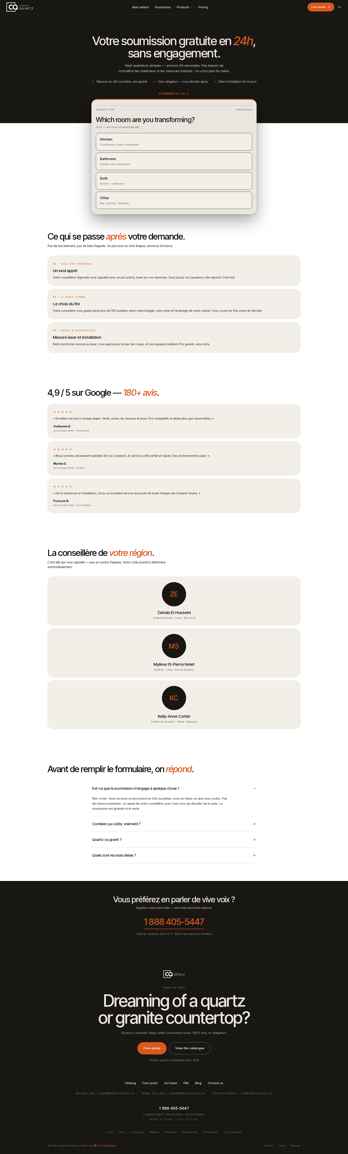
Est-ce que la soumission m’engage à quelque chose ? (135, 788)
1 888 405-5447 (174, 921)
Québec (154, 1132)
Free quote (318, 6)
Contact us (215, 1083)
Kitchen (119, 141)
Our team (170, 1083)
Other (115, 200)
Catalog (130, 1083)
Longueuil (137, 1132)
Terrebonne (210, 1132)
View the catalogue (189, 1048)
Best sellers (140, 7)
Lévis (122, 1132)
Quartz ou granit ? (106, 839)
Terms (282, 1145)
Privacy (269, 1145)
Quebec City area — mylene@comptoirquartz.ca (173, 1093)
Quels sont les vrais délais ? (114, 855)
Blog (198, 1083)
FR (340, 7)
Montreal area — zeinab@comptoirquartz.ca (105, 1093)
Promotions (163, 7)
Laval (109, 1132)
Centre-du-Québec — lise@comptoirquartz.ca (242, 1093)
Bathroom (115, 161)
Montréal (170, 1132)
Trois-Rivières (233, 1132)
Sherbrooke (189, 1132)
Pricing (203, 7)
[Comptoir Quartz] (19, 7)
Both (112, 180)
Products (183, 7)
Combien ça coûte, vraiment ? (116, 824)
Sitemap (295, 1145)
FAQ (186, 1083)
